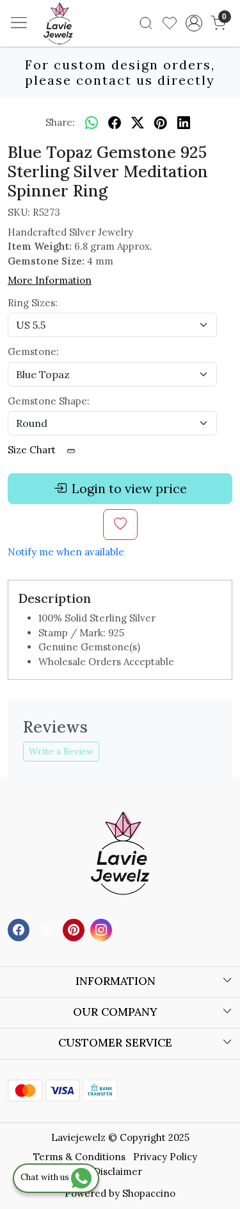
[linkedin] (183, 122)
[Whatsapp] (91, 122)
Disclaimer (117, 1171)
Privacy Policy (165, 1157)
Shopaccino (148, 1193)
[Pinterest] (75, 929)
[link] (146, 23)
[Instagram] (102, 929)
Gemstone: (33, 351)
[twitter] (137, 122)
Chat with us (45, 1177)
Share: (60, 122)
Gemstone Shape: (49, 401)
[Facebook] (20, 929)
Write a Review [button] (61, 751)
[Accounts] (193, 23)
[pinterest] (160, 122)
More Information (50, 280)
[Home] (77, 42)
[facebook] (114, 122)
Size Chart (33, 450)
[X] (47, 929)
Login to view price (129, 488)
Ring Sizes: (33, 303)
